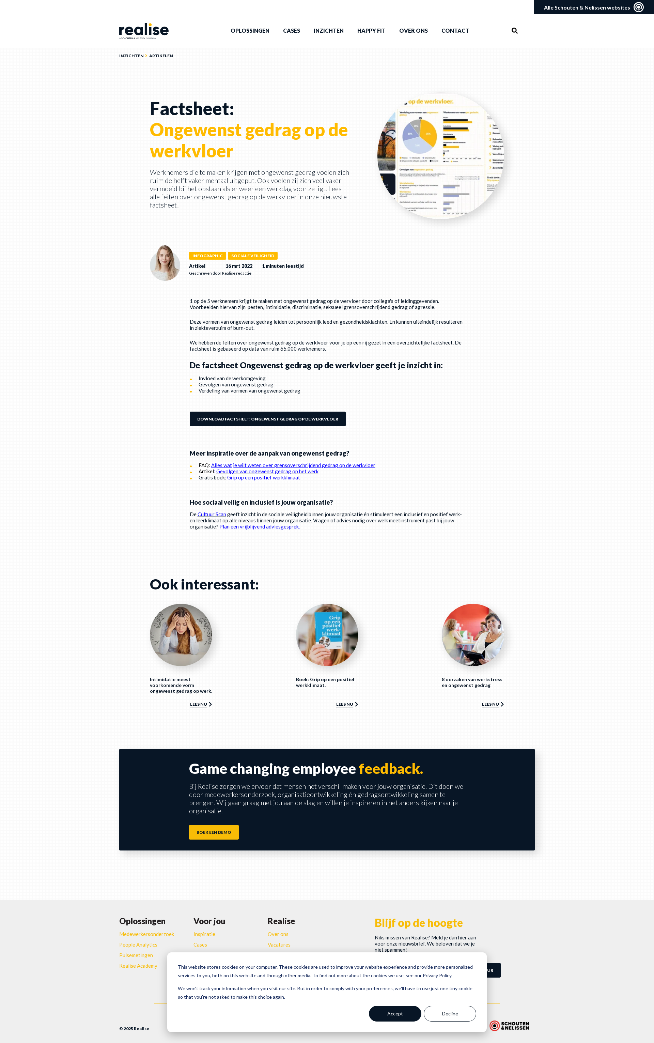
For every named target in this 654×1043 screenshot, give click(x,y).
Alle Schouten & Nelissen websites (587, 7)
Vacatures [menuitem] (279, 944)
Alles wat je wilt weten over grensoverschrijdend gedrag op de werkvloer (293, 465)
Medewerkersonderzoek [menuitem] (146, 934)
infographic (207, 255)
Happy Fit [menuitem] (371, 30)
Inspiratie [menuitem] (204, 934)
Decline (450, 1013)
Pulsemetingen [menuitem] (136, 955)
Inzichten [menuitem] (329, 30)
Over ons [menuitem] (413, 30)
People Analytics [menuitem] (138, 944)
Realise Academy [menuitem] (138, 966)
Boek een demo (214, 832)
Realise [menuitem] (281, 921)
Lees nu (198, 704)
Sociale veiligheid (252, 255)
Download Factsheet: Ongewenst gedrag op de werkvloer (267, 418)
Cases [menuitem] (291, 30)
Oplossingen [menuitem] (250, 30)
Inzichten (131, 55)
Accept (395, 1013)
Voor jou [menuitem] (209, 921)
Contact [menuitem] (455, 30)
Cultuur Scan (212, 514)
